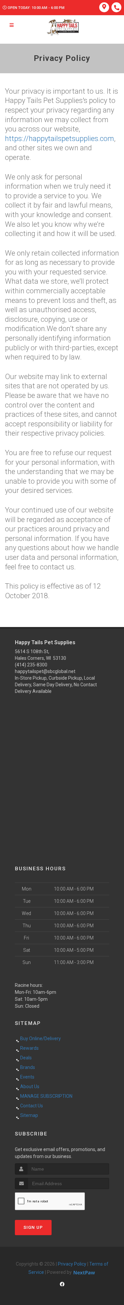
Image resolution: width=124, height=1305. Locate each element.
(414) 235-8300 (31, 664)
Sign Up (33, 1227)
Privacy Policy (72, 1264)
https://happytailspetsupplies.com (59, 138)
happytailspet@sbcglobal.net (45, 671)
